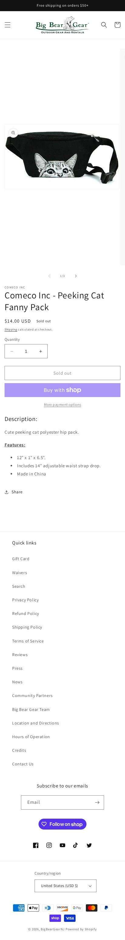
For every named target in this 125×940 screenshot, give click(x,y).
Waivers (19, 572)
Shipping (11, 329)
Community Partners (32, 695)
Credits (19, 750)
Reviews (20, 654)
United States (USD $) (59, 885)
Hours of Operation (31, 736)
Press (17, 668)
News (17, 682)
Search (18, 586)
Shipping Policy (27, 627)
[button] (7, 24)
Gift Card (20, 558)
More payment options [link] (62, 404)
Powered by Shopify (81, 929)
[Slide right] (76, 276)
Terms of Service (28, 641)
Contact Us (23, 764)
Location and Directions (35, 723)
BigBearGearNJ (53, 929)
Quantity (12, 339)
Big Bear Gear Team (31, 709)
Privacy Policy (25, 600)
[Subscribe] (97, 802)
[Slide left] (49, 276)
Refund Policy (25, 613)
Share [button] (17, 492)
